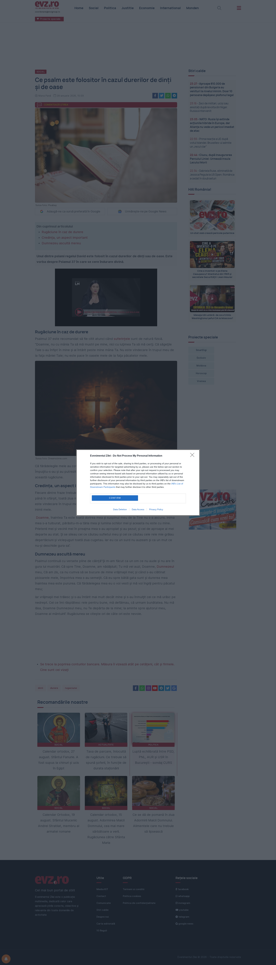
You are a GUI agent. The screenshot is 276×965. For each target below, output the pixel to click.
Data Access (138, 509)
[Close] (193, 456)
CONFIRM (115, 498)
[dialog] (138, 482)
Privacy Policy (156, 509)
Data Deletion (120, 509)
